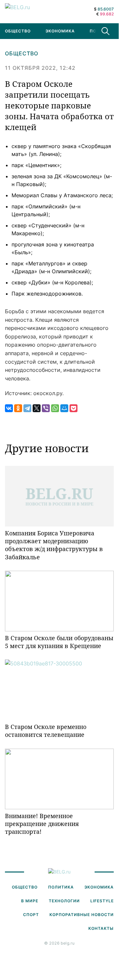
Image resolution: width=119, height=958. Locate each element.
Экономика (60, 31)
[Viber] (46, 408)
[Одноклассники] (18, 408)
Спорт (31, 914)
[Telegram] (27, 408)
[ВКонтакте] (9, 408)
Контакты (101, 928)
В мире (29, 900)
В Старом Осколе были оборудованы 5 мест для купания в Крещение (59, 642)
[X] (37, 408)
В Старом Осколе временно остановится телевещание (45, 730)
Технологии (64, 900)
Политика (61, 887)
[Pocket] (73, 408)
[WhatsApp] (55, 408)
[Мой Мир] (64, 408)
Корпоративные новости (81, 914)
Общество (21, 53)
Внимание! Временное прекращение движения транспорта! (42, 824)
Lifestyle (102, 900)
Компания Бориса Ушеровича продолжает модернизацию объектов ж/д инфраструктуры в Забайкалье (54, 545)
